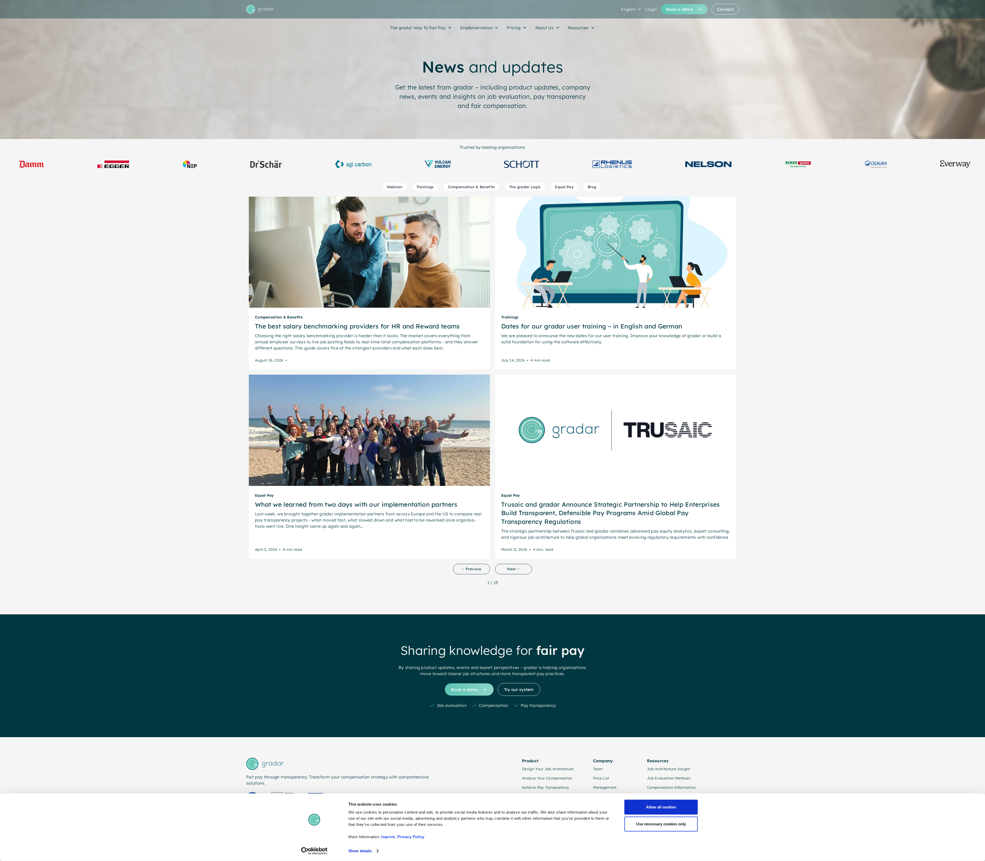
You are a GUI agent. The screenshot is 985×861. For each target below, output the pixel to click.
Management (605, 787)
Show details (360, 851)
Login (651, 9)
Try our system (519, 689)
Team (598, 769)
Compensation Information (671, 787)
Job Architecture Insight (668, 769)
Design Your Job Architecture (548, 769)
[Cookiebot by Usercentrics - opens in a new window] (314, 851)
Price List (601, 778)
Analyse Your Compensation (547, 778)
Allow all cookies (661, 807)
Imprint (388, 837)
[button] (631, 9)
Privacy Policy (411, 837)
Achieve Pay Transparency (545, 787)
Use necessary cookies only (661, 824)
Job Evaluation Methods (669, 778)
